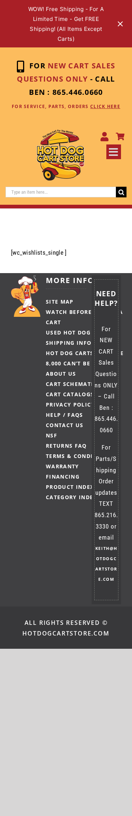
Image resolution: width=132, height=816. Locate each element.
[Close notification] (120, 23)
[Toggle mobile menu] (113, 151)
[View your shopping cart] (120, 137)
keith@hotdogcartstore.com (106, 563)
